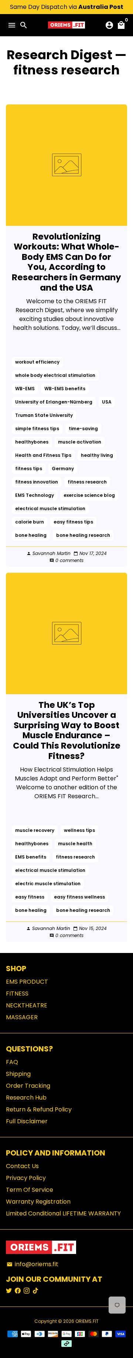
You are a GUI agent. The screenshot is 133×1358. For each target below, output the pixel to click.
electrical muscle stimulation (50, 508)
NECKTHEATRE (26, 1005)
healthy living (97, 455)
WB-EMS (25, 388)
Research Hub (26, 1097)
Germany (63, 468)
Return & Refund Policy (39, 1109)
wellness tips (79, 830)
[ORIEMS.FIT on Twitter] (9, 1291)
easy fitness (29, 897)
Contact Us (22, 1166)
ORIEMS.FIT (87, 1321)
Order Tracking (28, 1085)
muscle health (75, 843)
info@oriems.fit (32, 1264)
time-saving (83, 428)
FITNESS (17, 993)
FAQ (12, 1062)
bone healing (31, 535)
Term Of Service (29, 1189)
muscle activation (79, 442)
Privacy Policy (26, 1178)
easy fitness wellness (79, 897)
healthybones (31, 442)
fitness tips (28, 468)
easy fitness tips (73, 522)
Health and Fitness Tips (43, 455)
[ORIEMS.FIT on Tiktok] (35, 1291)
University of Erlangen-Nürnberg (53, 402)
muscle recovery (34, 830)
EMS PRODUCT (27, 981)
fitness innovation (36, 482)
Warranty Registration (38, 1201)
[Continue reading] (66, 165)
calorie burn (29, 522)
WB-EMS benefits (64, 388)
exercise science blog (89, 495)
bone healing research (83, 535)
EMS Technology (34, 495)
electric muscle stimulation (48, 883)
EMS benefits (30, 857)
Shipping (18, 1074)
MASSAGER (22, 1017)
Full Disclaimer (27, 1121)
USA (107, 402)
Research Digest (59, 55)
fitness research (87, 482)
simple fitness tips (37, 428)
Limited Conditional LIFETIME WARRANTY (63, 1213)
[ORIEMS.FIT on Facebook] (18, 1291)
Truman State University (44, 415)
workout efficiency (37, 362)
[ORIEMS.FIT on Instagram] (27, 1291)
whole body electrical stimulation (55, 375)
